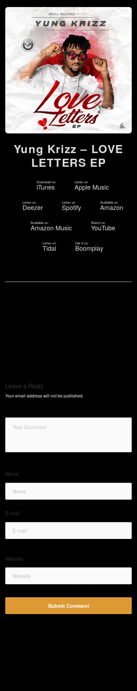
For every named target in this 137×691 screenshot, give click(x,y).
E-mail (13, 513)
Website (15, 558)
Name (13, 473)
